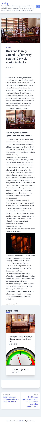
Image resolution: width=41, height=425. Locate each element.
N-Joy (4, 3)
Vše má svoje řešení (20, 369)
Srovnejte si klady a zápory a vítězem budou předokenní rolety (20, 338)
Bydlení (8, 47)
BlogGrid (22, 421)
